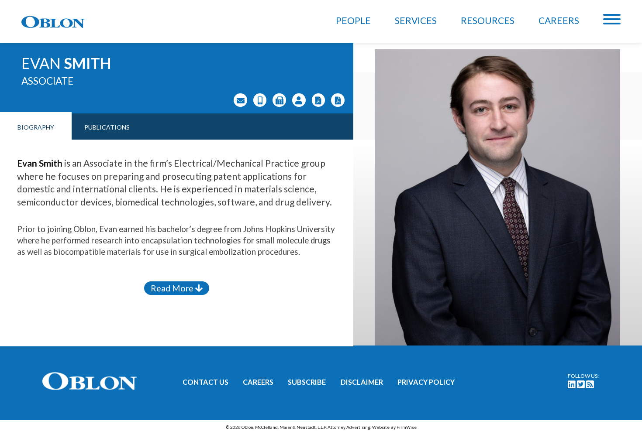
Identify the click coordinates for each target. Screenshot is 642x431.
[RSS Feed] (590, 384)
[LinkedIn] (572, 384)
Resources (487, 20)
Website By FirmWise (394, 427)
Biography (35, 127)
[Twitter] (581, 384)
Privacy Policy (426, 382)
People (353, 20)
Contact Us (205, 382)
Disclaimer (362, 382)
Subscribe (307, 382)
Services (416, 20)
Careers (558, 20)
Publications (107, 127)
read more (173, 288)
